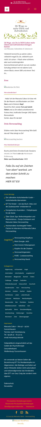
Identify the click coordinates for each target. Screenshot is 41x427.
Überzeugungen (24, 317)
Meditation (16, 298)
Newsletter (8, 386)
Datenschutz (9, 383)
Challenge (8, 280)
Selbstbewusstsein (10, 306)
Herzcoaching (25, 287)
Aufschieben (9, 273)
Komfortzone (9, 295)
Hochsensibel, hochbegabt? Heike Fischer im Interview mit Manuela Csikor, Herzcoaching (21, 228)
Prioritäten (23, 302)
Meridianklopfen (27, 298)
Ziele (15, 317)
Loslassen (8, 298)
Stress (16, 309)
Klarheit (22, 291)
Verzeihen (29, 313)
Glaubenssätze (9, 287)
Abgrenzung (8, 269)
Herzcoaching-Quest (22, 259)
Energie (15, 280)
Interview (8, 291)
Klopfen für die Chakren (23, 249)
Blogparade (17, 277)
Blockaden (8, 277)
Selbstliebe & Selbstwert (23, 49)
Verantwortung (9, 313)
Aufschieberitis (19, 273)
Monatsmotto (9, 302)
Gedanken (23, 280)
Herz (17, 287)
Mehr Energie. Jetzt (21, 241)
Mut (16, 302)
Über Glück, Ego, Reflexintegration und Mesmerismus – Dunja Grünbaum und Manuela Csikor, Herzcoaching (20, 219)
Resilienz (31, 302)
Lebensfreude (25, 295)
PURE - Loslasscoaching (23, 256)
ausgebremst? (30, 273)
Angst (26, 269)
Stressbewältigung (25, 309)
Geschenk (32, 284)
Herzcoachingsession (22, 252)
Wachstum (8, 317)
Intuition (15, 291)
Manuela (10, 49)
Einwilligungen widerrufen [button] (13, 406)
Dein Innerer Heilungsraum (24, 245)
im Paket (13, 154)
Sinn (28, 306)
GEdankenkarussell (11, 284)
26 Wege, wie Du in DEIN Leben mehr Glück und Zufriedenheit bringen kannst (19, 45)
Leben (17, 295)
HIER (26, 159)
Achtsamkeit (18, 269)
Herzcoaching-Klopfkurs (23, 238)
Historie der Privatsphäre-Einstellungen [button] (19, 404)
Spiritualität (8, 309)
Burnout (25, 277)
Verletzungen (20, 313)
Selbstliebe (22, 306)
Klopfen (29, 291)
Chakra (32, 277)
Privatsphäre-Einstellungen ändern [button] (19, 401)
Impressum (30, 406)
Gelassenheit (23, 284)
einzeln (7, 154)
